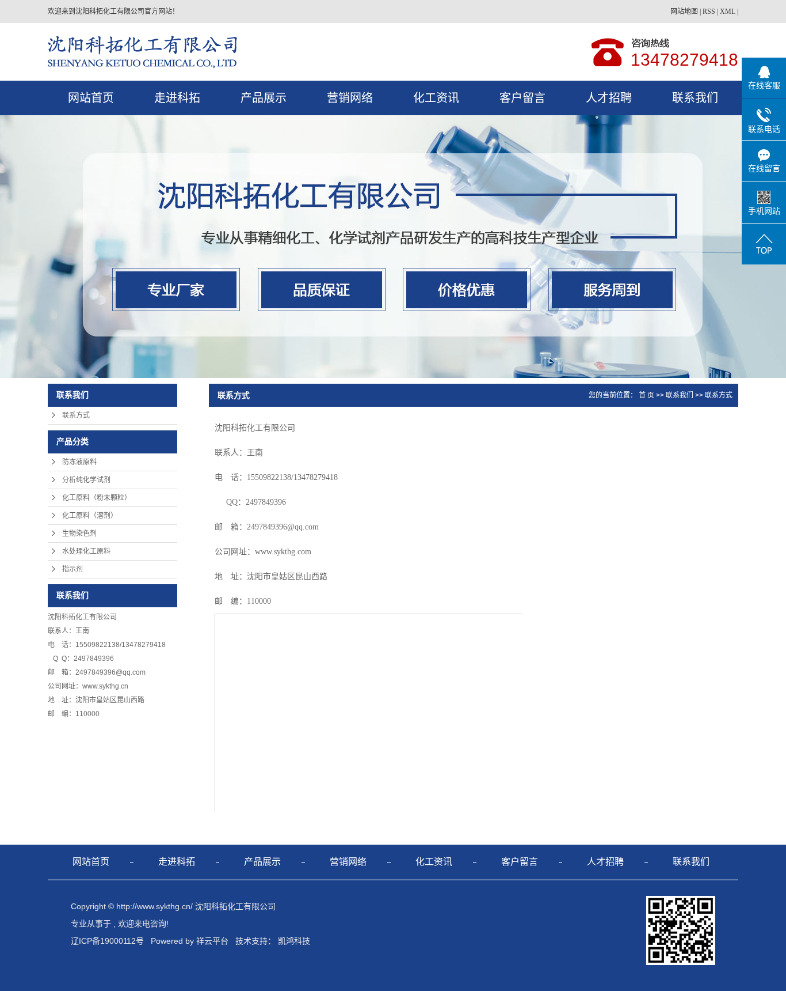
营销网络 (350, 98)
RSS (709, 11)
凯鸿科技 (294, 940)
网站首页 (91, 98)
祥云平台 (212, 940)
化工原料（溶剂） (89, 516)
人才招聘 (609, 98)
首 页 (646, 395)
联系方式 (76, 415)
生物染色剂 (79, 533)
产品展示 (264, 98)
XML (727, 11)
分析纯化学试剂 (86, 480)
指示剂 (72, 569)
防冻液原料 (79, 462)
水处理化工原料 (86, 551)
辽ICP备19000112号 (107, 940)
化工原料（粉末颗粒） (96, 498)
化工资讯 (436, 98)
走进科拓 (177, 98)
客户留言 (522, 98)
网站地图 (684, 11)
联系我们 (695, 98)
